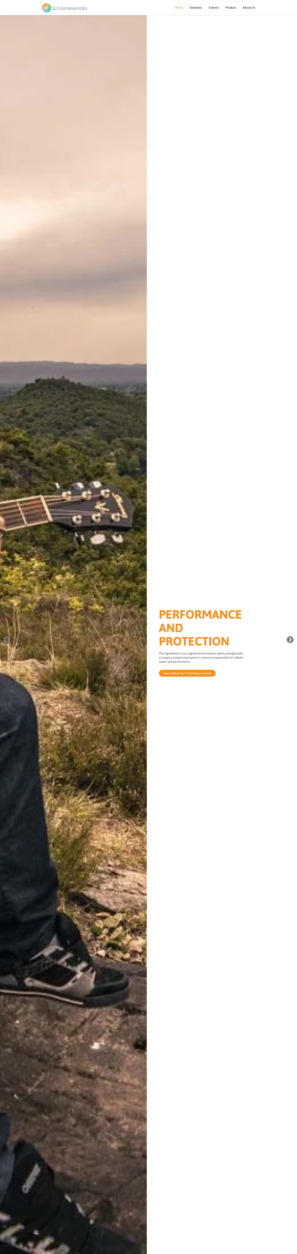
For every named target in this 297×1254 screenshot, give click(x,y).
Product (231, 7)
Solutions (196, 7)
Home (179, 7)
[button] (6, 639)
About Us (249, 7)
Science (214, 7)
